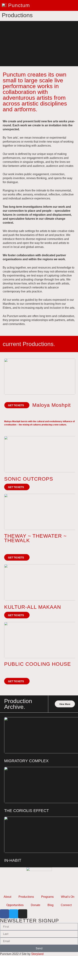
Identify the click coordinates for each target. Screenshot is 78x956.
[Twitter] (13, 913)
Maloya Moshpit (51, 405)
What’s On (67, 896)
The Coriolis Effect (26, 810)
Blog (51, 905)
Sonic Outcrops (28, 479)
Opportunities (15, 905)
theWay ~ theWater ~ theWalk (35, 538)
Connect (66, 905)
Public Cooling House (37, 664)
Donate (35, 905)
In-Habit (12, 860)
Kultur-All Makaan (32, 607)
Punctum (19, 5)
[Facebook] (4, 913)
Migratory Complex (26, 761)
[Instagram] (22, 913)
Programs (47, 896)
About (7, 896)
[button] (17, 405)
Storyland (37, 953)
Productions (26, 896)
